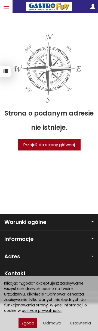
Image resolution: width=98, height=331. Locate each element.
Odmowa (52, 323)
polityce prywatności (42, 310)
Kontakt (15, 273)
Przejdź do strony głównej (49, 144)
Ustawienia (80, 323)
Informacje (18, 239)
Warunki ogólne (25, 222)
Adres (12, 256)
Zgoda (28, 323)
